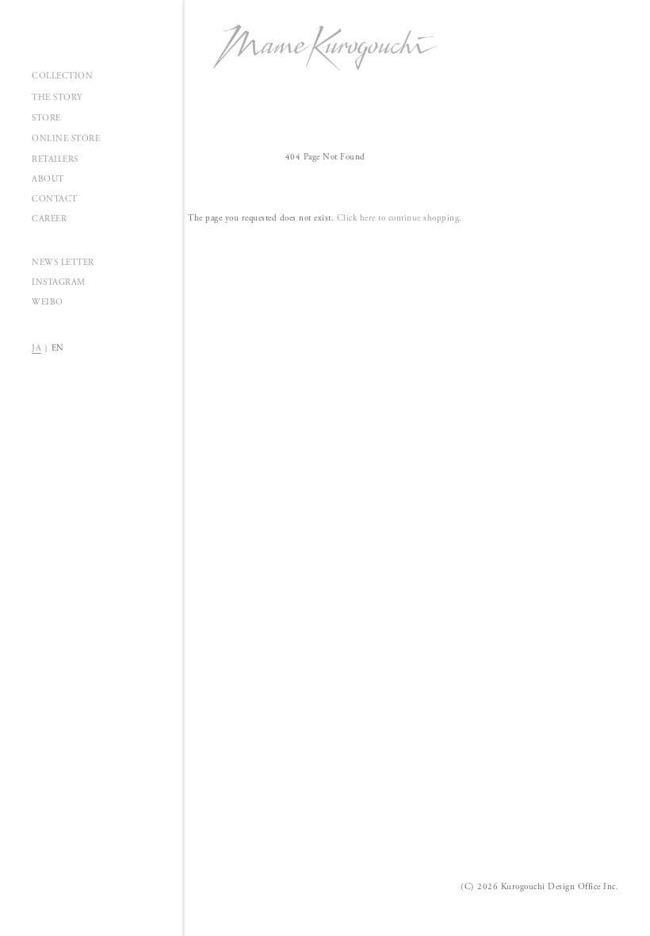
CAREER (49, 218)
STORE (46, 118)
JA (36, 348)
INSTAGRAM (59, 282)
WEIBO (47, 302)
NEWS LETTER (63, 262)
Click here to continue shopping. (399, 218)
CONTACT (55, 199)
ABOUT (48, 179)
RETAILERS (55, 159)
